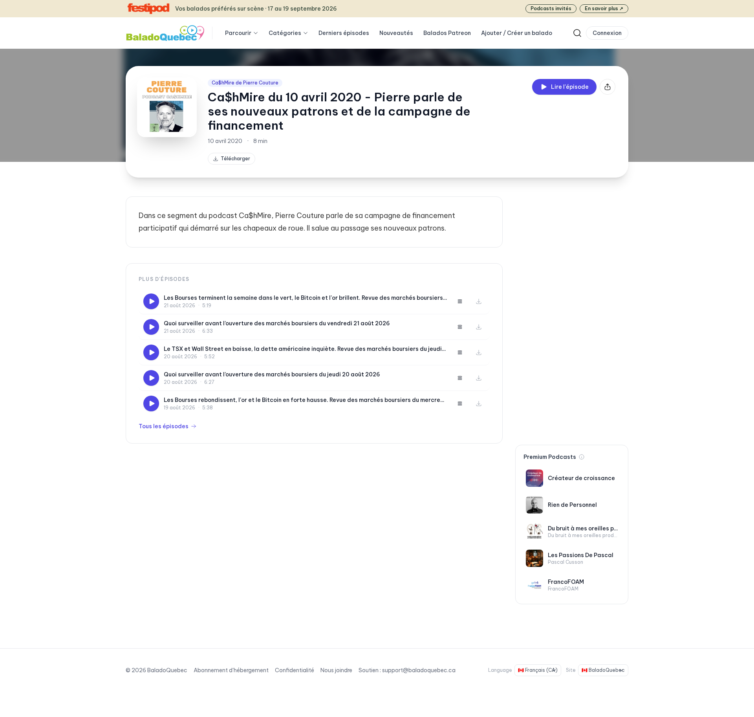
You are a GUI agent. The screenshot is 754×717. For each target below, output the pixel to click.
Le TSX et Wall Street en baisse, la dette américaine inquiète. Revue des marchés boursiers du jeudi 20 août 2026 (303, 349)
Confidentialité (294, 670)
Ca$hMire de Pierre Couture (245, 83)
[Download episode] (478, 301)
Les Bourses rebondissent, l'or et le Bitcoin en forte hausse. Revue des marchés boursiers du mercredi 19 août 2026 (305, 400)
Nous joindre (336, 670)
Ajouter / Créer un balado (516, 33)
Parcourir (238, 33)
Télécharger (235, 158)
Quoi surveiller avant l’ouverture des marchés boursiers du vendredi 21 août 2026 (277, 323)
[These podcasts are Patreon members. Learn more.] (581, 457)
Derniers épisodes (343, 33)
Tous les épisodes (163, 426)
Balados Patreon (447, 33)
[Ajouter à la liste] (460, 301)
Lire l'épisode (570, 86)
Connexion (607, 33)
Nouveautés (396, 33)
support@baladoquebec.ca (419, 670)
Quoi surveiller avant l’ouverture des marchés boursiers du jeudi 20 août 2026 (272, 374)
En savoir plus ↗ (604, 8)
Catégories (285, 33)
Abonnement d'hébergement (231, 670)
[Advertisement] (571, 314)
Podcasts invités (551, 8)
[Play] (151, 301)
